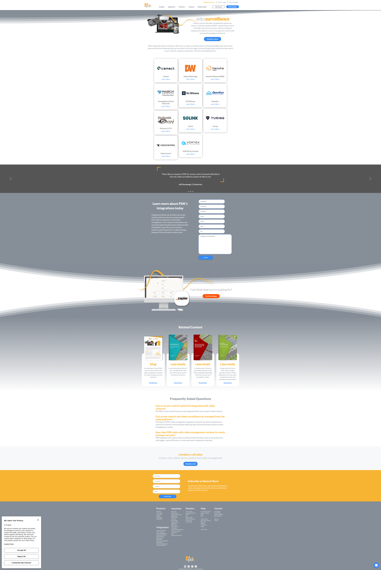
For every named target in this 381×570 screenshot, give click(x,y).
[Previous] (11, 178)
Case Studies (189, 522)
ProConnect (189, 520)
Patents (203, 523)
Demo (202, 514)
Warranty (203, 522)
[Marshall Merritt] (188, 191)
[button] (162, 7)
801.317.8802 (233, 2)
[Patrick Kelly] (192, 191)
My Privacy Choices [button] (206, 520)
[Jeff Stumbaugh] (190, 191)
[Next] (370, 178)
